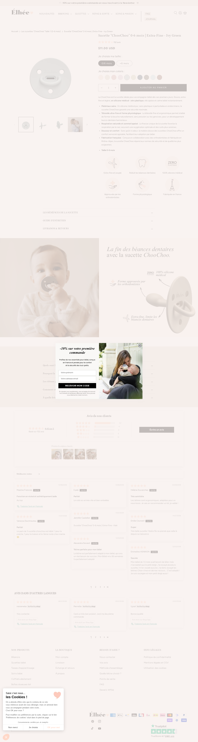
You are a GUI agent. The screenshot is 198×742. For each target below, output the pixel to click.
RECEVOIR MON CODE (77, 385)
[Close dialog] (139, 345)
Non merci (13, 727)
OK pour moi (53, 727)
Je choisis (33, 727)
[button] (6, 737)
